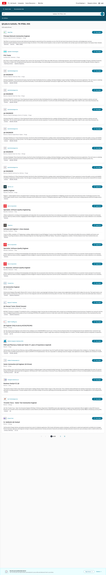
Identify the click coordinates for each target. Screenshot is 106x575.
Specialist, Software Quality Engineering (17, 210)
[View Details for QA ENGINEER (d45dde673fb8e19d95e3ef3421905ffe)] (53, 115)
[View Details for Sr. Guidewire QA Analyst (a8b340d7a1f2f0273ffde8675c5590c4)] (53, 424)
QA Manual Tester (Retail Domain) (15, 306)
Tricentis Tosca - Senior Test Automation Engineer (20, 403)
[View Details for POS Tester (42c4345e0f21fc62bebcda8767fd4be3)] (53, 57)
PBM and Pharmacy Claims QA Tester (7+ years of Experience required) (27, 345)
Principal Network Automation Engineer (17, 36)
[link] (41, 436)
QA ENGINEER (8, 75)
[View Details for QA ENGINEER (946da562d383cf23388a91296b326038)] (53, 77)
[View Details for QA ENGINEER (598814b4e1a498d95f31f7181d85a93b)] (53, 134)
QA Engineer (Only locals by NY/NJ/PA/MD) (18, 326)
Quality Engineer (9, 190)
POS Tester (7, 55)
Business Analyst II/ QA (11, 383)
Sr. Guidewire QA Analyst (12, 422)
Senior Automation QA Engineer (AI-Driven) (18, 364)
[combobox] (25, 14)
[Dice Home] (4, 3)
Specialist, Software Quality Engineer (16, 248)
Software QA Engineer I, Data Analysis (16, 229)
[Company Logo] (5, 32)
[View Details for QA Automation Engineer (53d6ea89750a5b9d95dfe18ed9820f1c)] (53, 289)
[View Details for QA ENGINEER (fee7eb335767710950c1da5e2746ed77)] (53, 173)
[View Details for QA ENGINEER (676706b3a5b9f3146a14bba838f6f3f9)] (53, 96)
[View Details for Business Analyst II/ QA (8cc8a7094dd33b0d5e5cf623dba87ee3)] (53, 385)
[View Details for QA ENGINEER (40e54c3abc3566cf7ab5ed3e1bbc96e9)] (53, 154)
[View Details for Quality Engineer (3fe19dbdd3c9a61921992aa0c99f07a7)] (53, 192)
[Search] (102, 14)
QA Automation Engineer (12, 287)
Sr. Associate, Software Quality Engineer (17, 268)
